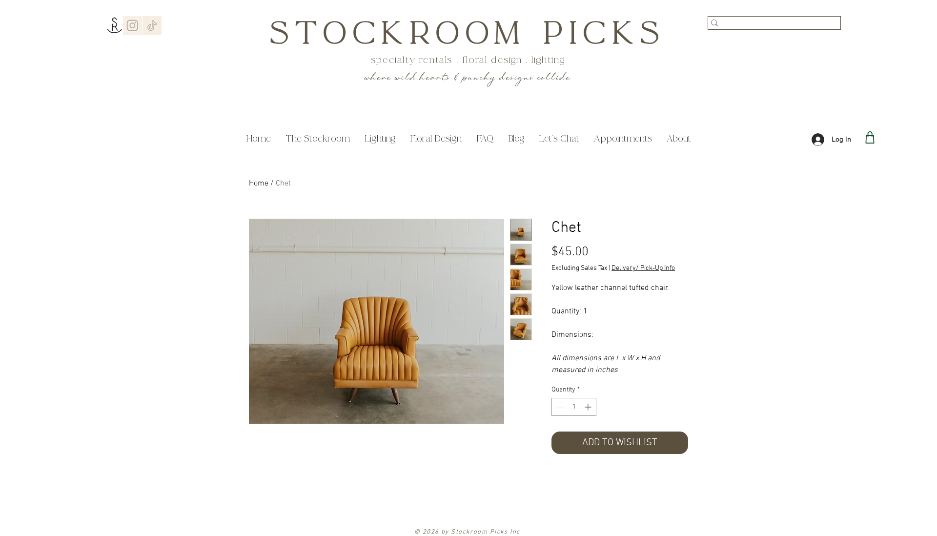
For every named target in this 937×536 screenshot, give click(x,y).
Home (258, 183)
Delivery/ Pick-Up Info (643, 268)
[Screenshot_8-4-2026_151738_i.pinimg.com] (132, 25)
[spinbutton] (574, 406)
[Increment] (589, 406)
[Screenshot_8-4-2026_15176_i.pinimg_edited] (152, 25)
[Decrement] (559, 406)
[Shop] (869, 137)
